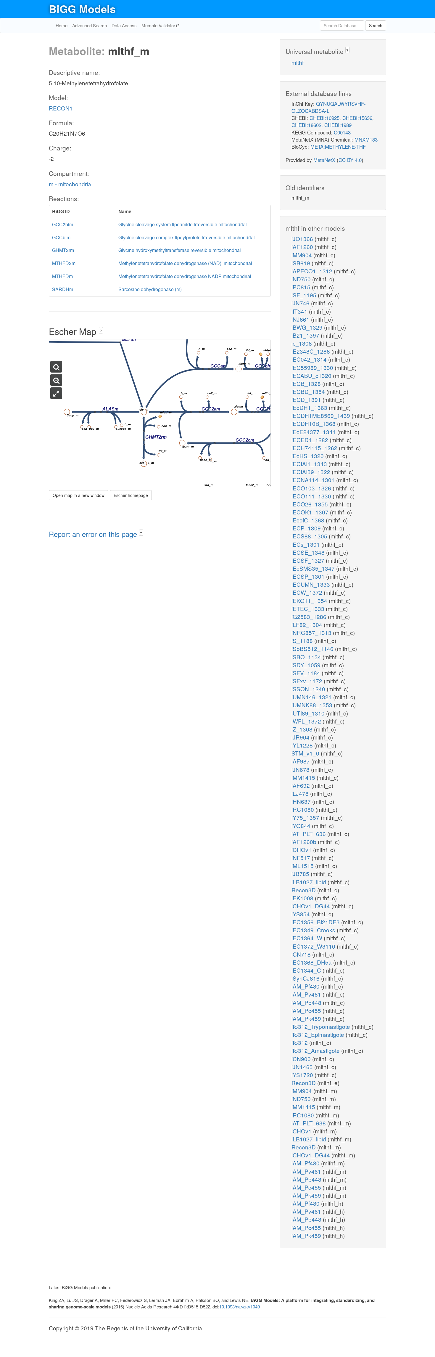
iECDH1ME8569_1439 (321, 415)
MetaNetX (324, 159)
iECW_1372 (307, 592)
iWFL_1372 (307, 721)
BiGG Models (82, 8)
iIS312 (300, 1042)
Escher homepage (131, 495)
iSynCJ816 (306, 978)
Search (375, 25)
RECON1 (61, 108)
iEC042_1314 (309, 359)
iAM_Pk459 (307, 1018)
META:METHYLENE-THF (338, 146)
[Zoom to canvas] (56, 393)
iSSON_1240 (309, 689)
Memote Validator (158, 25)
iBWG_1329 (307, 327)
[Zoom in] (56, 367)
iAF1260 (303, 247)
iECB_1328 (306, 383)
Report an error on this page (94, 534)
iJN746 (301, 303)
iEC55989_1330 (313, 367)
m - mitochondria (70, 184)
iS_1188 (302, 640)
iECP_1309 (306, 528)
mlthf (297, 62)
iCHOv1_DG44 (311, 906)
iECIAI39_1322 (311, 472)
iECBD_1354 (308, 391)
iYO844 (301, 826)
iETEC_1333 (308, 608)
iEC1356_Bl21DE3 (316, 922)
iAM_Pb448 (307, 1002)
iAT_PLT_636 (309, 834)
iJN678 (301, 769)
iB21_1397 (306, 335)
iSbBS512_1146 (313, 648)
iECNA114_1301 (313, 480)
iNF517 (301, 858)
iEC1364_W (307, 938)
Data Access (124, 25)
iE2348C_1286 (311, 351)
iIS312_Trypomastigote (321, 1026)
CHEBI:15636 (357, 117)
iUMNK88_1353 (312, 705)
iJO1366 (303, 239)
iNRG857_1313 (312, 632)
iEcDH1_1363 (310, 407)
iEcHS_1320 (308, 456)
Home (61, 25)
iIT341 (300, 311)
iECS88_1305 (310, 536)
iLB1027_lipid (309, 882)
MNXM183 (366, 139)
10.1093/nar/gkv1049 (239, 1306)
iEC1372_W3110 (314, 946)
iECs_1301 (306, 544)
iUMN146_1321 (312, 697)
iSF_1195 (304, 295)
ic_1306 (302, 343)
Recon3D (304, 890)
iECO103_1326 (312, 488)
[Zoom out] (56, 380)
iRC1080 (303, 809)
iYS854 (301, 914)
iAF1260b (304, 842)
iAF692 (301, 785)
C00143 (342, 132)
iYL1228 (302, 745)
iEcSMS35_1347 (313, 568)
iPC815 (301, 287)
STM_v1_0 (306, 753)
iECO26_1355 (310, 504)
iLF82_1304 (307, 624)
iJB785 (301, 874)
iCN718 (301, 954)
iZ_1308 (302, 729)
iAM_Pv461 (307, 994)
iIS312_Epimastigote (318, 1034)
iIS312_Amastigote (316, 1050)
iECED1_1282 (310, 440)
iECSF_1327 (308, 560)
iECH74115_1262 (315, 448)
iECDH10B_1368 (314, 423)
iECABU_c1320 (312, 375)
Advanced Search (89, 25)
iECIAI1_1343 (309, 464)
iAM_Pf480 (306, 986)
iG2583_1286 (309, 616)
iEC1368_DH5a (312, 962)
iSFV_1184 (306, 673)
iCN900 (301, 1059)
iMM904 (302, 255)
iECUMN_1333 (311, 584)
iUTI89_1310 (308, 713)
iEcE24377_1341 (314, 432)
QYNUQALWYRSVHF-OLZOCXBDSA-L (328, 107)
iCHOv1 (302, 850)
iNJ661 (301, 319)
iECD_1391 (307, 399)
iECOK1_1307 (310, 512)
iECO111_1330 (312, 496)
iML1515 (303, 866)
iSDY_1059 (306, 665)
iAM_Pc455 (307, 1010)
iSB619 (301, 263)
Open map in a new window (78, 495)
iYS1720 (303, 1075)
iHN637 (301, 801)
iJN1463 (302, 1067)
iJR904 (301, 737)
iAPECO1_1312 (312, 271)
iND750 (301, 279)
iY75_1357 (306, 817)
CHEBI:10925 (324, 117)
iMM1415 (304, 777)
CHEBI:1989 (338, 125)
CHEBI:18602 (306, 125)
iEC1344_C (307, 970)
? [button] (101, 330)
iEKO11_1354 (310, 600)
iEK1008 (303, 898)
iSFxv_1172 (307, 681)
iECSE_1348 (308, 552)
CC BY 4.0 (350, 159)
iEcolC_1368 (308, 520)
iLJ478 (300, 793)
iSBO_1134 (307, 657)
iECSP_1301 (308, 576)
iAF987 (301, 761)
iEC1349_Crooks (314, 930)
